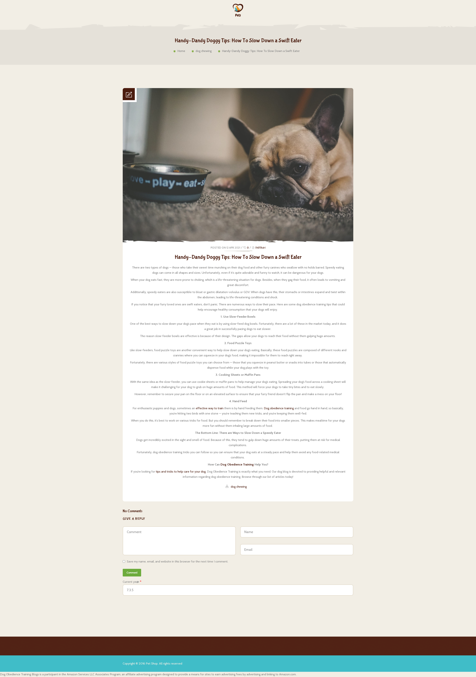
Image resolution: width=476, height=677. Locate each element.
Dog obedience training (279, 408)
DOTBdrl (260, 247)
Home (181, 51)
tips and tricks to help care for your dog (181, 471)
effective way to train (209, 408)
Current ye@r (132, 582)
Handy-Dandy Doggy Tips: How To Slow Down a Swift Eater (261, 51)
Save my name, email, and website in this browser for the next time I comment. (177, 561)
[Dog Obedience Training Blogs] (238, 10)
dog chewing (204, 51)
